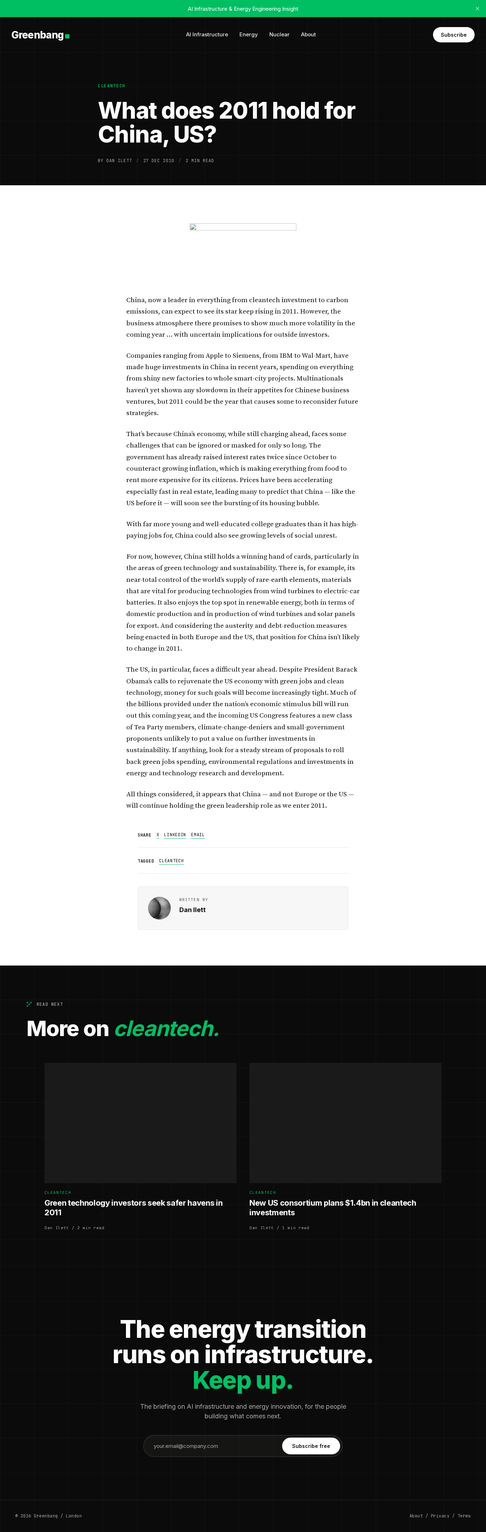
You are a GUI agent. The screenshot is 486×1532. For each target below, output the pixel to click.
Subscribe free (311, 1446)
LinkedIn (175, 835)
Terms (464, 1516)
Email (198, 835)
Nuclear (279, 34)
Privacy (440, 1516)
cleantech (112, 86)
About (308, 34)
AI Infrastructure (207, 34)
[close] (477, 8)
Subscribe (454, 35)
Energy (248, 34)
